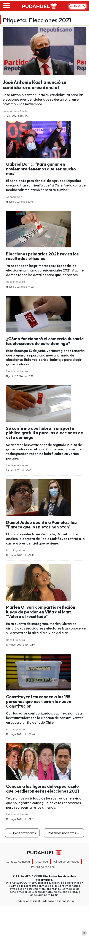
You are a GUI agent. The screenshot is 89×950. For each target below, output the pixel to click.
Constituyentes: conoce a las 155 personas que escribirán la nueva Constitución (38, 701)
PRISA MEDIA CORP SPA (32, 876)
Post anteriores (22, 833)
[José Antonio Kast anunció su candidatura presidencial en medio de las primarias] (44, 50)
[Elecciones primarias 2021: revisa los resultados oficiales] (38, 229)
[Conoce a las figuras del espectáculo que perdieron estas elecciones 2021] (38, 761)
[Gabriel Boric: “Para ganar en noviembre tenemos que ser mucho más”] (38, 139)
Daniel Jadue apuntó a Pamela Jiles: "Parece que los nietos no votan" (41, 525)
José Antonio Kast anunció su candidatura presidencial (34, 84)
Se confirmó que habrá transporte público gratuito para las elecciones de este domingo (44, 433)
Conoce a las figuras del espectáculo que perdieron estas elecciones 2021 (42, 788)
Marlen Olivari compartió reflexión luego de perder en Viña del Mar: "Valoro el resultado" (40, 612)
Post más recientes (64, 833)
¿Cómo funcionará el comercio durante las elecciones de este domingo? (45, 341)
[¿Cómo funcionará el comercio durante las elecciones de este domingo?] (38, 313)
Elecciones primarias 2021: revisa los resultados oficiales (42, 256)
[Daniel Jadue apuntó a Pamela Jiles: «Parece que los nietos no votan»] (38, 497)
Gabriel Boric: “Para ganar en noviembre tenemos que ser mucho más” (41, 169)
